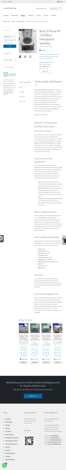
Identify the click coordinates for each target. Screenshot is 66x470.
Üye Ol (4, 1)
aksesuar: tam (43, 54)
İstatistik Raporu (10, 459)
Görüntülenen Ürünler (11, 440)
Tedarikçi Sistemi (10, 453)
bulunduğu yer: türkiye (54, 54)
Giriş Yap (10, 1)
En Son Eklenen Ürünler (11, 437)
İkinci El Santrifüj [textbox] (9, 60)
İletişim (39, 15)
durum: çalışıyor (34, 350)
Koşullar (7, 425)
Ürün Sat (46, 15)
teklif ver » (23, 362)
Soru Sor (47, 71)
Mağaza (23, 15)
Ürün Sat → (33, 396)
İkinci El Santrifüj (20, 21)
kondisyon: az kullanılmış (46, 58)
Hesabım (53, 15)
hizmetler (5, 92)
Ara (10, 46)
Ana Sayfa (6, 15)
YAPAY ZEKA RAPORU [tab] (24, 82)
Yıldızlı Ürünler (9, 434)
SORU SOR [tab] (22, 96)
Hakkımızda (15, 15)
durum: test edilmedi (45, 56)
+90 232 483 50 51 (55, 438)
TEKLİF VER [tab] (22, 101)
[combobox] (9, 60)
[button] (34, 31)
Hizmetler (31, 15)
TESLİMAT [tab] (21, 92)
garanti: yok (54, 56)
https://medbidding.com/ (54, 444)
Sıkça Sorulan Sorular (41, 8)
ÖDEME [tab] (21, 87)
